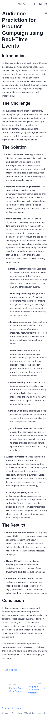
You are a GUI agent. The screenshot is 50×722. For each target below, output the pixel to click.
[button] (45, 4)
